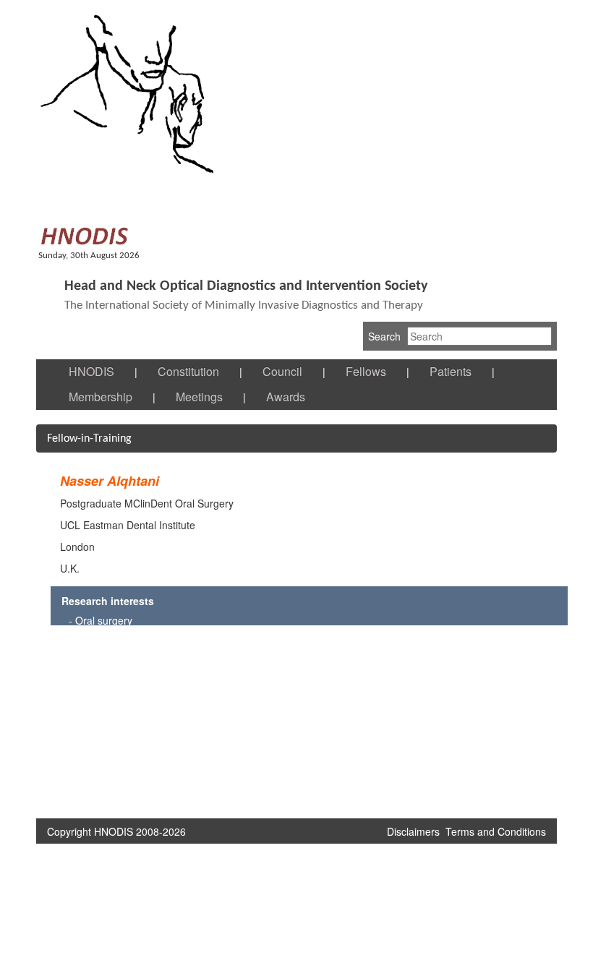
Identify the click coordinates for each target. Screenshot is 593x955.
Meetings (199, 396)
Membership (100, 396)
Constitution (188, 371)
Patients (451, 371)
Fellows (366, 371)
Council (282, 371)
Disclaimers (413, 831)
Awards (285, 396)
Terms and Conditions (495, 831)
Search (384, 336)
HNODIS (91, 371)
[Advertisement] (248, 723)
